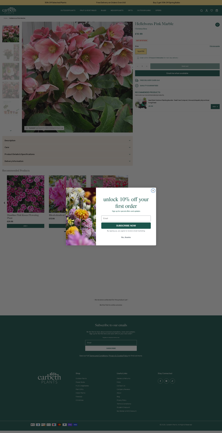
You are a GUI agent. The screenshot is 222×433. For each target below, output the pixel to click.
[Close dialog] (153, 191)
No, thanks (126, 237)
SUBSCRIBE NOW (126, 225)
